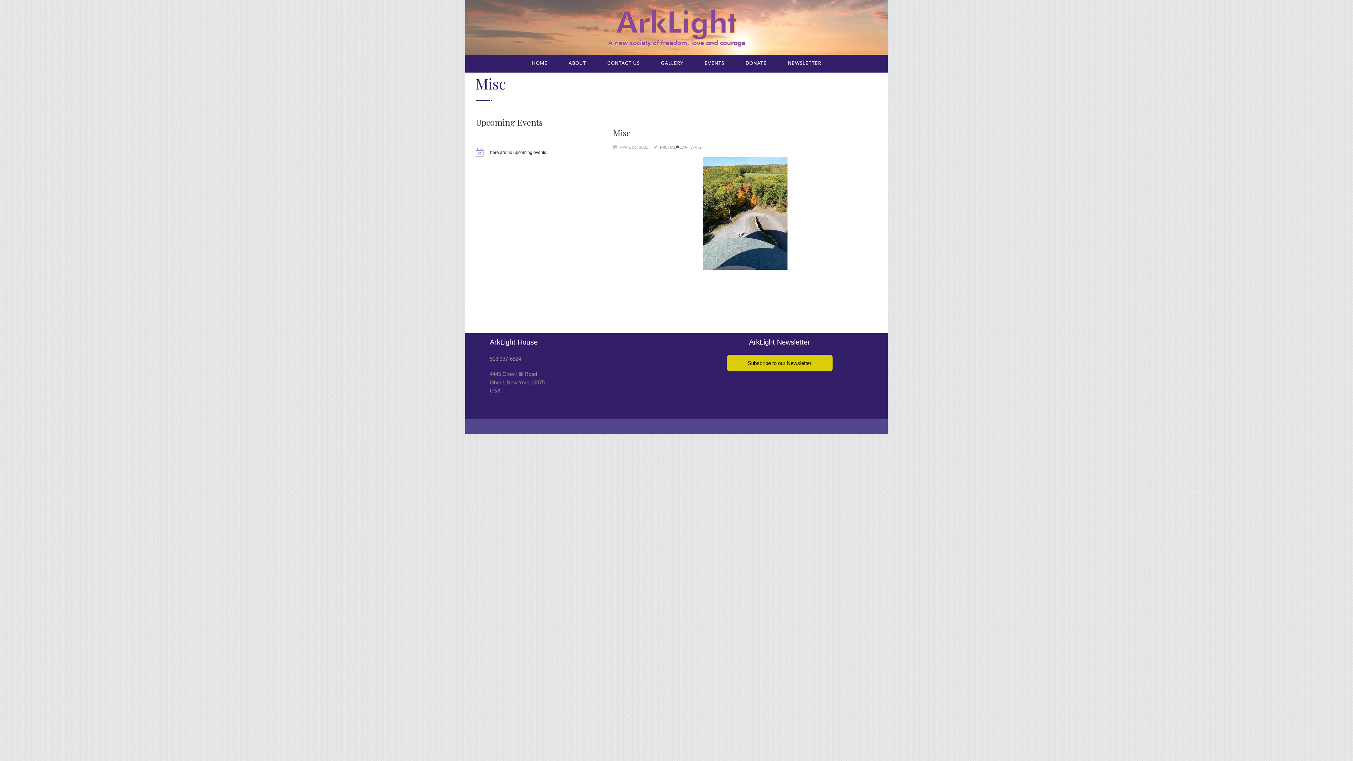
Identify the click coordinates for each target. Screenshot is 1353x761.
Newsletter (804, 63)
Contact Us (623, 63)
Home (540, 63)
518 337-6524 (505, 331)
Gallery (672, 63)
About (577, 63)
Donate (756, 63)
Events (714, 63)
